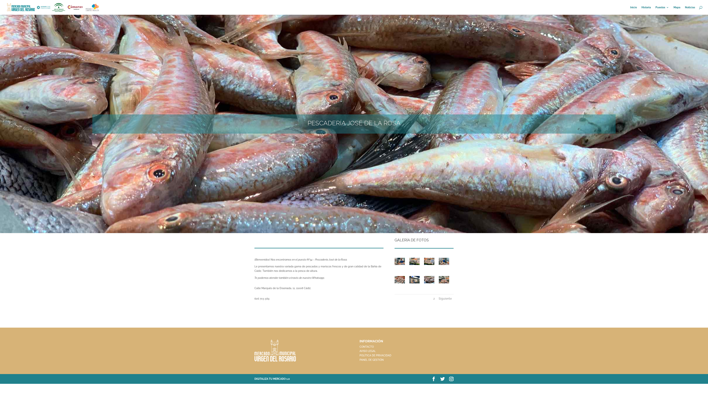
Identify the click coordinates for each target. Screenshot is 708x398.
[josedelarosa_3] (429, 264)
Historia (646, 7)
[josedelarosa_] (414, 283)
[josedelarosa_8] (400, 283)
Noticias (690, 7)
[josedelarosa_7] (400, 264)
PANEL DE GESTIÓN (372, 359)
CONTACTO (367, 346)
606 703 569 (261, 298)
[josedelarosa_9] (429, 283)
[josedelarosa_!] (444, 264)
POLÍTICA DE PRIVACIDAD (375, 355)
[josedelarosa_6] (444, 283)
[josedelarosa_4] (414, 264)
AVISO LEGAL (368, 351)
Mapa (677, 7)
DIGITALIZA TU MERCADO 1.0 (272, 378)
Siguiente (445, 298)
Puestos (660, 7)
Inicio (633, 7)
